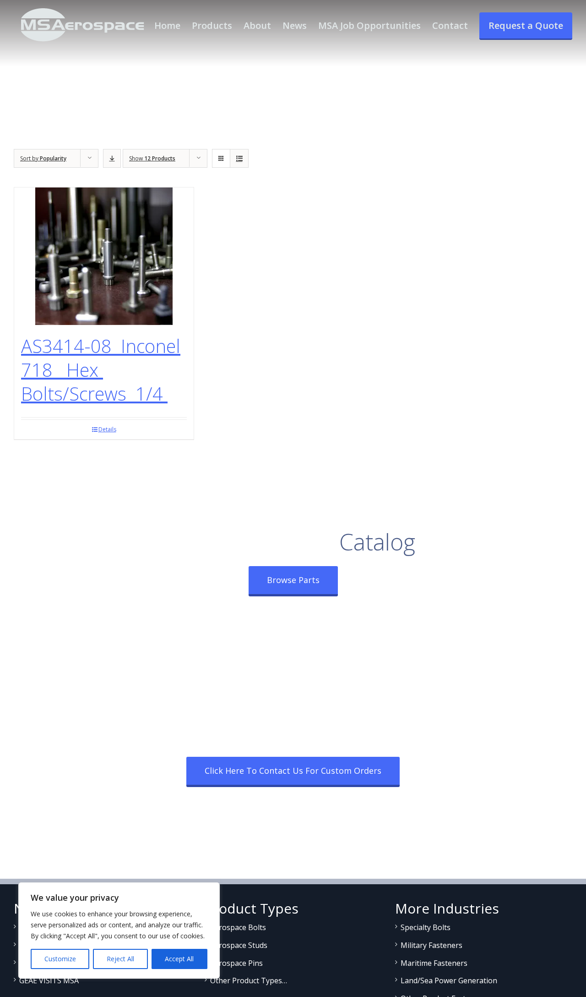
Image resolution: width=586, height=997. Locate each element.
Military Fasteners (431, 945)
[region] (119, 930)
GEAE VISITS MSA (49, 980)
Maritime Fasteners (434, 963)
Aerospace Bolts (238, 927)
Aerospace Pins (236, 963)
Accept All (179, 958)
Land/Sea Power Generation (449, 980)
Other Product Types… (248, 980)
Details (107, 429)
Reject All (120, 958)
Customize (60, 958)
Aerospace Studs (238, 945)
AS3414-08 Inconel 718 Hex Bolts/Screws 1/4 (100, 369)
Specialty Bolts (425, 927)
